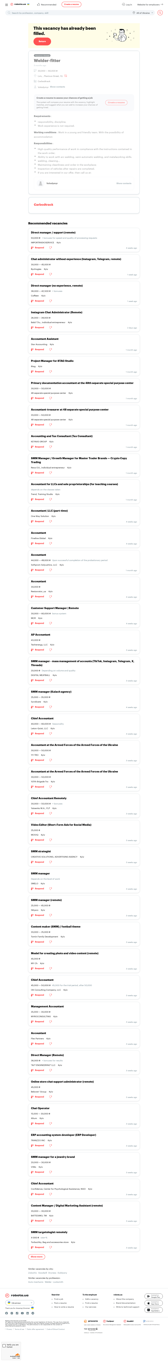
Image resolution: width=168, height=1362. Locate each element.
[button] (154, 1296)
